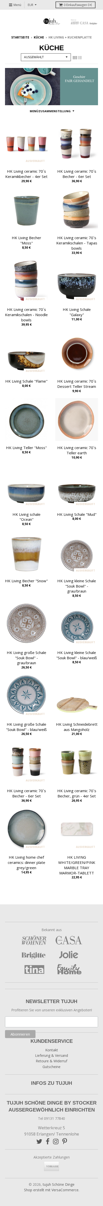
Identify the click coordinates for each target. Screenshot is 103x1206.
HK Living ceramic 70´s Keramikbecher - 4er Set (26, 174)
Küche (39, 37)
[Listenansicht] (80, 57)
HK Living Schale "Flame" (26, 381)
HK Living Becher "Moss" (26, 240)
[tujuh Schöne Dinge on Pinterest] (64, 1141)
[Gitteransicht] (75, 57)
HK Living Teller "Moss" (26, 447)
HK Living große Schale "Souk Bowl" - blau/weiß (26, 727)
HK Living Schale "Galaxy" (77, 312)
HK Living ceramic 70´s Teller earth (76, 450)
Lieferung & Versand (51, 1055)
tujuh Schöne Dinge (58, 1184)
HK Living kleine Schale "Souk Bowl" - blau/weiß (76, 655)
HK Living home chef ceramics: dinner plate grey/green (26, 862)
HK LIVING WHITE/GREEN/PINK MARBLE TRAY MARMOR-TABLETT (76, 865)
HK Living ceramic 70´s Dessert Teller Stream (76, 384)
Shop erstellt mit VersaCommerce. (51, 1190)
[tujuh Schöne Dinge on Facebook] (48, 1141)
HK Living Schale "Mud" (76, 514)
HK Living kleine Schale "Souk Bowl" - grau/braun (76, 586)
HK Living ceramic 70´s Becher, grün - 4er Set (76, 793)
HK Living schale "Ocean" (26, 517)
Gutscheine (51, 1066)
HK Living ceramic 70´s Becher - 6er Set (76, 174)
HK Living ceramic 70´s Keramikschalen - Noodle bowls (26, 314)
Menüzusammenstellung (50, 111)
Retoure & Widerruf (51, 1061)
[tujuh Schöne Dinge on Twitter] (39, 1141)
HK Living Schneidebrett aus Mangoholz (77, 727)
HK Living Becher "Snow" (26, 580)
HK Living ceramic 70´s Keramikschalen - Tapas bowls (76, 243)
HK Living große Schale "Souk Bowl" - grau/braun (26, 657)
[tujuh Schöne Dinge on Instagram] (56, 1141)
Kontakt (51, 1050)
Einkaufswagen (78, 5)
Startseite (20, 37)
